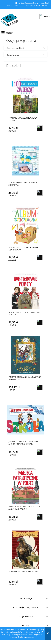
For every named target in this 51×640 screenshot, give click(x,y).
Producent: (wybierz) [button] (15, 48)
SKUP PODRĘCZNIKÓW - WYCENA (35, 5)
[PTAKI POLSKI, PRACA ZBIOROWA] (25, 549)
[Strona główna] (9, 20)
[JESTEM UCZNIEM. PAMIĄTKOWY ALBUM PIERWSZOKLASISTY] (25, 420)
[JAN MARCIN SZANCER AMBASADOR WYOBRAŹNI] (25, 355)
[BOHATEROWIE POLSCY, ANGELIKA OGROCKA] (25, 290)
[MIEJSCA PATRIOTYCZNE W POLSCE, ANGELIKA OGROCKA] (25, 484)
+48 (7, 5)
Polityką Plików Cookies (19, 632)
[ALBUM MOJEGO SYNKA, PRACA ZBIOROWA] (25, 161)
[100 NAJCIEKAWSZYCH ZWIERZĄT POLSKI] (25, 96)
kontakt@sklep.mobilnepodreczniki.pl (33, 3)
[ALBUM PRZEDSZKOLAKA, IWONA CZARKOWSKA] (25, 225)
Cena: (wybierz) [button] (13, 55)
